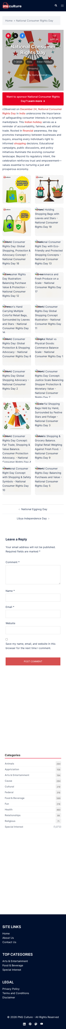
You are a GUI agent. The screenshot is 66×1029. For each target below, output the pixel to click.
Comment (13, 562)
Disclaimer (8, 997)
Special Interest (14, 826)
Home (8, 20)
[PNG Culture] (12, 5)
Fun (7, 803)
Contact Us (9, 942)
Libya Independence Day (32, 518)
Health (8, 809)
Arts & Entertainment (17, 775)
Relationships (13, 815)
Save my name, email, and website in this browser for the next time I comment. (30, 646)
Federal (9, 792)
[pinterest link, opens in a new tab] (30, 1023)
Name (10, 590)
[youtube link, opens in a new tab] (41, 1023)
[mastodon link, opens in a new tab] (36, 1023)
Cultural (9, 786)
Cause (22, 75)
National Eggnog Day (34, 509)
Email (10, 607)
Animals (9, 763)
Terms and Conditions (15, 993)
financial (18, 61)
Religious (10, 820)
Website (10, 623)
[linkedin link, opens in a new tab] (24, 1023)
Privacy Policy (11, 988)
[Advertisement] (33, 716)
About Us (8, 937)
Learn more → (36, 101)
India (29, 61)
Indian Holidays (44, 61)
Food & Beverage (15, 798)
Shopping (33, 68)
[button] (55, 5)
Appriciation (12, 769)
